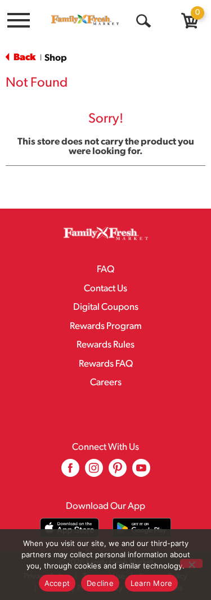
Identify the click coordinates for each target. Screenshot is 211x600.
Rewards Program (106, 326)
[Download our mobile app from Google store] (142, 528)
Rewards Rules (105, 345)
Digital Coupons (105, 307)
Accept (57, 583)
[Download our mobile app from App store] (69, 528)
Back (23, 57)
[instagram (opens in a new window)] (94, 472)
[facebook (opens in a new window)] (70, 472)
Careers (106, 382)
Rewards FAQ (106, 364)
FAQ (105, 269)
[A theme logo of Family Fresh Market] (85, 20)
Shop (55, 58)
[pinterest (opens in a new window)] (118, 472)
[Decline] (191, 563)
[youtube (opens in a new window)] (141, 472)
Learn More (152, 583)
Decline (100, 583)
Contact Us (105, 289)
